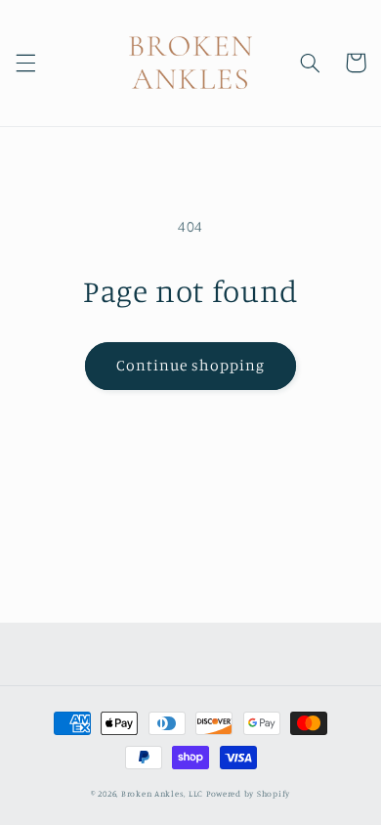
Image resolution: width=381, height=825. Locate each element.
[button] (25, 62)
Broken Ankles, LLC (162, 793)
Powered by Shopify (248, 793)
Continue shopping (191, 365)
